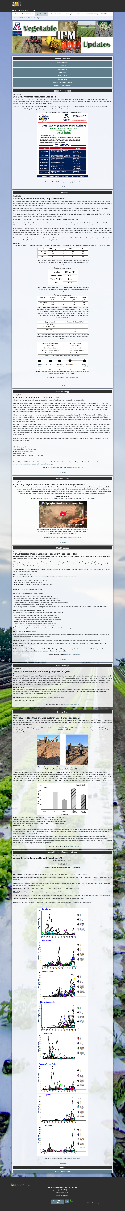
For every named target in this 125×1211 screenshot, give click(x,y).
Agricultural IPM (41, 14)
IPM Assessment (55, 14)
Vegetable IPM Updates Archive (62, 86)
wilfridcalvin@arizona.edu (72, 704)
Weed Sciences (62, 76)
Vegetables (28, 18)
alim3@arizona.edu (73, 846)
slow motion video (43, 531)
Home (16, 14)
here (83, 493)
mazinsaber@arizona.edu (72, 654)
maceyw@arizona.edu (73, 182)
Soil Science (62, 66)
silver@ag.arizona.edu (72, 377)
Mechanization (62, 72)
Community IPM (69, 14)
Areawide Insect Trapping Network (62, 82)
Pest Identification (27, 14)
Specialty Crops (62, 79)
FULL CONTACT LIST (57, 1202)
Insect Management (62, 62)
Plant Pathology (62, 69)
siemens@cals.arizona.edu (73, 537)
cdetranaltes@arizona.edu (25, 451)
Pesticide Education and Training (87, 14)
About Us (104, 14)
